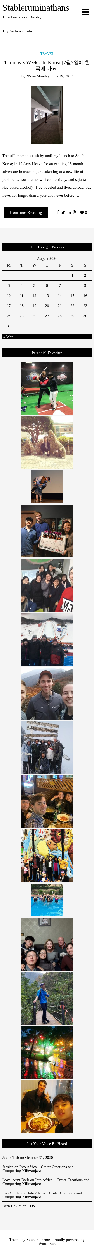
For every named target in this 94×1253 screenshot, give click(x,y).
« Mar (8, 337)
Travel (47, 53)
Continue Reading (26, 212)
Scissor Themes (38, 1239)
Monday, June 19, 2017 (55, 76)
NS (28, 76)
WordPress (47, 1243)
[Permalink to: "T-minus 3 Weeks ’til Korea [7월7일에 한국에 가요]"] (47, 114)
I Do (31, 1206)
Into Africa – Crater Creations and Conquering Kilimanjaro (38, 1169)
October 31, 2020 (39, 1157)
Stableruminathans (35, 8)
